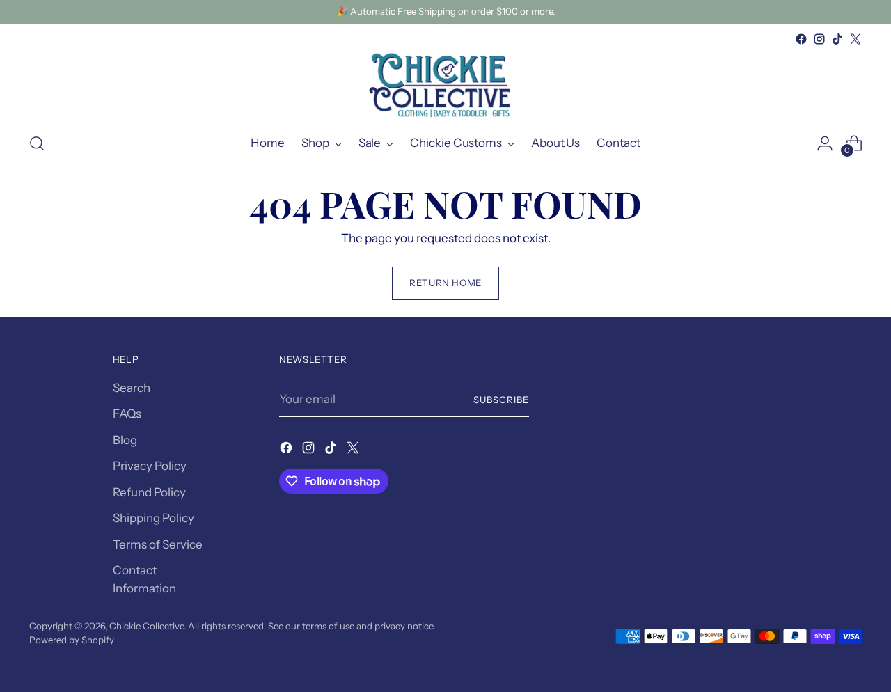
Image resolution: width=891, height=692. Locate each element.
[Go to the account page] (825, 143)
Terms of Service (158, 544)
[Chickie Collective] (445, 84)
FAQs (127, 413)
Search (131, 388)
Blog (125, 440)
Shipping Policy (153, 518)
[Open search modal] (37, 143)
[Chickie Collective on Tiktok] (837, 39)
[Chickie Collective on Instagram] (819, 39)
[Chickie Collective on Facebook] (801, 39)
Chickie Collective (146, 625)
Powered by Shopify (71, 639)
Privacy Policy (150, 466)
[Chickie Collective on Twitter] (855, 39)
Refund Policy (149, 492)
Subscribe (501, 399)
